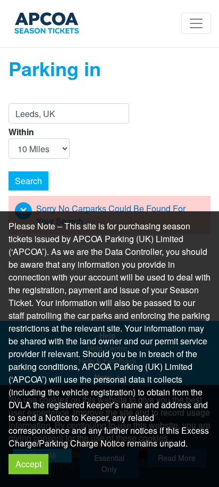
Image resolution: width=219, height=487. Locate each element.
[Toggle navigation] (196, 23)
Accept (28, 464)
